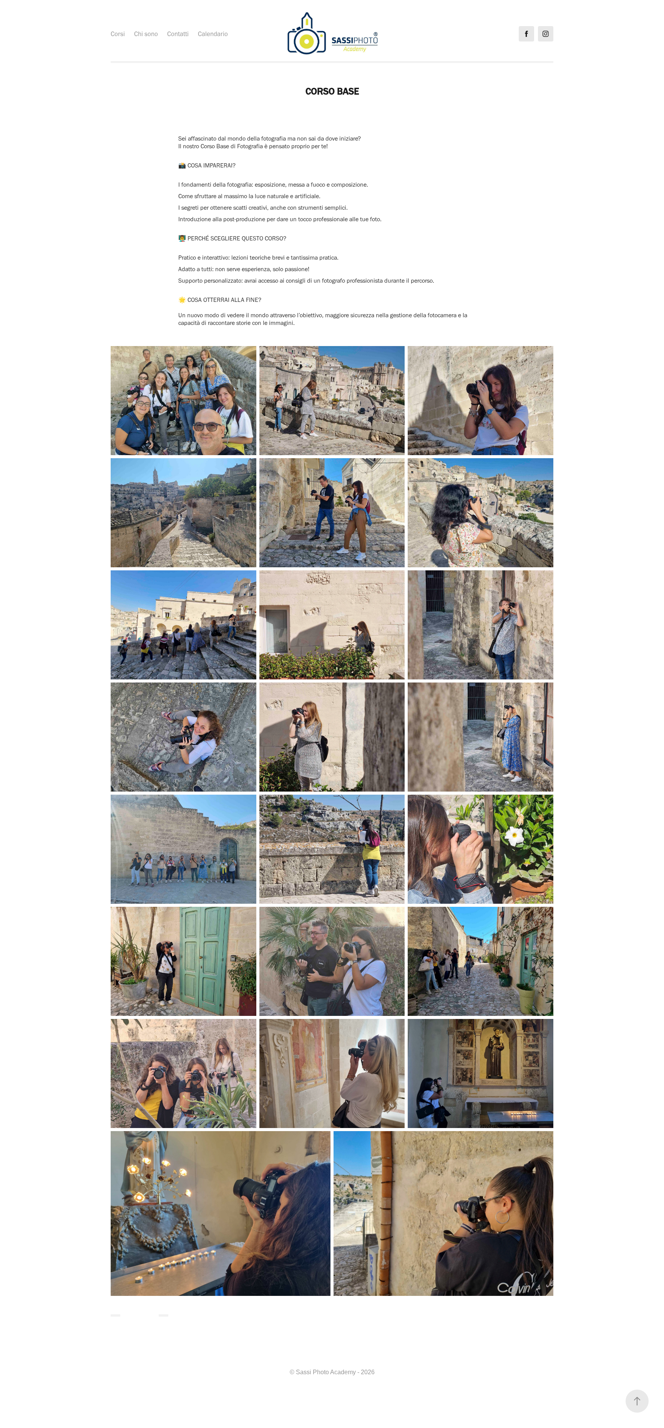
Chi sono (146, 34)
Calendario (213, 34)
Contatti (178, 34)
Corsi (118, 34)
